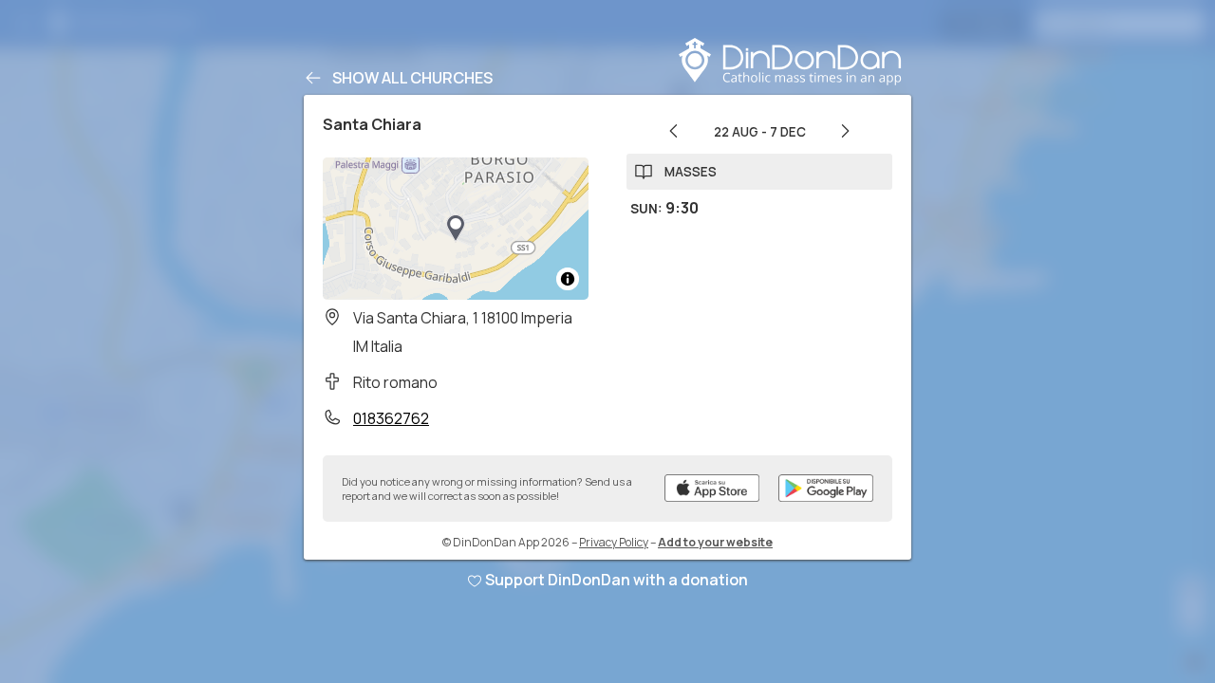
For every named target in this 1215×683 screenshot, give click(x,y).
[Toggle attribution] (567, 279)
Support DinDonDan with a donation (616, 579)
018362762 (391, 418)
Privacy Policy (613, 542)
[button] (455, 228)
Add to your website (715, 542)
